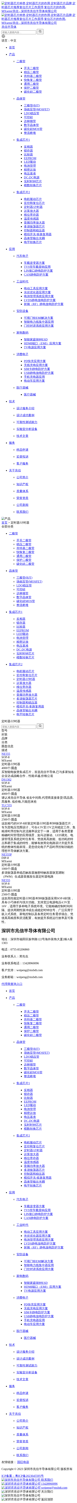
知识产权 (22, 484)
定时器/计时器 (33, 206)
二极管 (20, 61)
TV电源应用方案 (35, 347)
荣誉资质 (22, 498)
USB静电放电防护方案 (39, 372)
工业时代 (22, 281)
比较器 (28, 154)
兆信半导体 (8, 26)
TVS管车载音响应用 (37, 266)
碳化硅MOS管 (33, 129)
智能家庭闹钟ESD (36, 339)
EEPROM (30, 158)
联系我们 (22, 511)
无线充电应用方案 (36, 365)
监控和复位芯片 (34, 203)
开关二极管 (31, 68)
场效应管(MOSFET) (37, 109)
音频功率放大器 (34, 222)
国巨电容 (23, 1462)
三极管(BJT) (32, 105)
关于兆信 (15, 470)
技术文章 (22, 435)
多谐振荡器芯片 (34, 226)
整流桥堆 (30, 132)
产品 (12, 54)
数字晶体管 (31, 125)
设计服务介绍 (25, 408)
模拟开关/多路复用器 (38, 234)
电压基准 (30, 173)
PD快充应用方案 (35, 361)
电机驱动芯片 (33, 199)
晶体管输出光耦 (34, 238)
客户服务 (22, 463)
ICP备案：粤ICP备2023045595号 (22, 1475)
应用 (12, 249)
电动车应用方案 (34, 380)
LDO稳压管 (31, 113)
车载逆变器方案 (34, 262)
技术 (12, 401)
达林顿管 (30, 121)
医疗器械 (22, 387)
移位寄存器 (31, 214)
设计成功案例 (25, 415)
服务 (12, 442)
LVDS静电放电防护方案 (40, 300)
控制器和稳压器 (34, 230)
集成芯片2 (23, 192)
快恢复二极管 (33, 79)
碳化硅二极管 (33, 91)
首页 (12, 47)
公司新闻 (22, 504)
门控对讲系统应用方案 (39, 325)
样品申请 (22, 449)
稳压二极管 (31, 72)
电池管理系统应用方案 (39, 296)
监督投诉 (22, 456)
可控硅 (28, 117)
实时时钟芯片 (33, 181)
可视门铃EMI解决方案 (38, 317)
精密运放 (30, 169)
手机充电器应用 (34, 376)
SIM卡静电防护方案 (37, 369)
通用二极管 (31, 83)
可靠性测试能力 (26, 422)
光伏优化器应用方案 (37, 292)
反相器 (28, 146)
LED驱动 (30, 161)
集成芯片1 (23, 139)
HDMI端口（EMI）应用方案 (42, 343)
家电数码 (22, 332)
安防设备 (22, 311)
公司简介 (22, 477)
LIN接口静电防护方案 (38, 270)
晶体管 (20, 98)
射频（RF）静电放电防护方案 (44, 304)
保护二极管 (31, 87)
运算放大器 (31, 210)
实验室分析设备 (26, 429)
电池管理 (30, 165)
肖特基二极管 (33, 76)
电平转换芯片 (33, 242)
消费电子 (22, 354)
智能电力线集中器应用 (39, 321)
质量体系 (22, 491)
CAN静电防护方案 (36, 274)
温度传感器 (31, 218)
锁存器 (28, 150)
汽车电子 (22, 256)
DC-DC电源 (31, 177)
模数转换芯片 (33, 185)
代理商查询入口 (11, 984)
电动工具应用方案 (36, 288)
